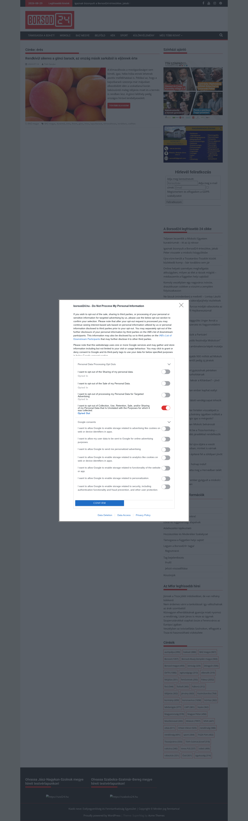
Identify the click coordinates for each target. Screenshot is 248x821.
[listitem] (124, 364)
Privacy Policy (143, 515)
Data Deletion (105, 515)
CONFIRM (99, 503)
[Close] (182, 306)
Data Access (124, 515)
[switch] (165, 371)
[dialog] (124, 411)
